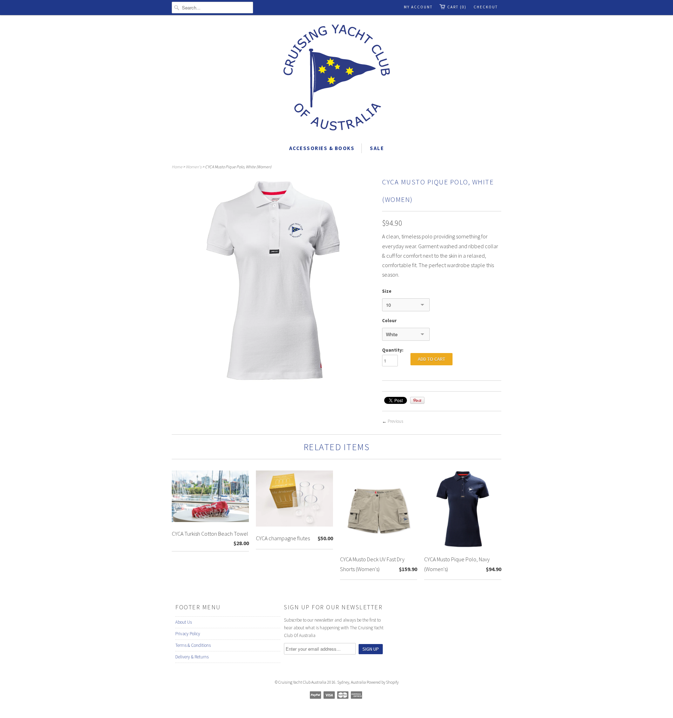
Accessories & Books (322, 148)
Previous (395, 421)
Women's (194, 166)
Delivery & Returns (192, 657)
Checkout (486, 7)
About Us (183, 622)
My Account (418, 7)
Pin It (417, 400)
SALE (377, 148)
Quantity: (392, 350)
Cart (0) (457, 7)
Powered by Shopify (383, 682)
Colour (389, 321)
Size (387, 291)
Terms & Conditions (193, 645)
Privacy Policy (187, 634)
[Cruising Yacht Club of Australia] (336, 79)
